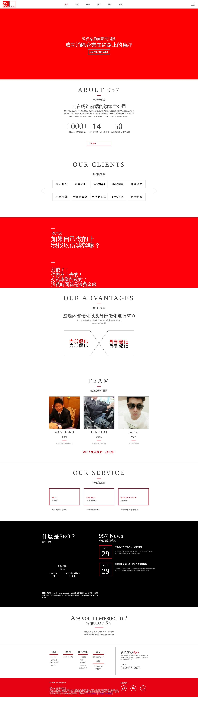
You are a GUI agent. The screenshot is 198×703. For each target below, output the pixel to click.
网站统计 (74, 698)
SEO (88, 694)
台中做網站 (108, 694)
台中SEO (94, 694)
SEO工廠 (101, 694)
